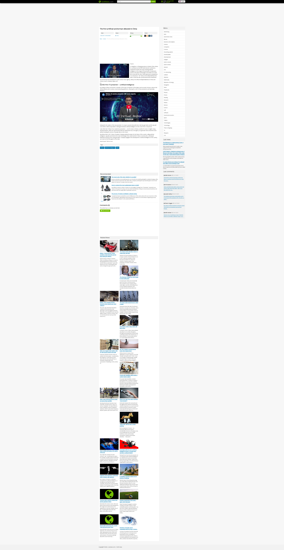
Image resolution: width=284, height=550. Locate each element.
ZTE (165, 135)
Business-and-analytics (169, 42)
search (153, 1)
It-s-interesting (167, 72)
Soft (165, 110)
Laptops (166, 74)
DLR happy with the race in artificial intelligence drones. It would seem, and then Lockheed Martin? (128, 451)
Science (166, 107)
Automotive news (168, 36)
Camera (166, 44)
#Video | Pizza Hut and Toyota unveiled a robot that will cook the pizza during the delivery (108, 255)
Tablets (165, 120)
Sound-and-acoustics (169, 115)
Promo (165, 95)
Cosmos (166, 49)
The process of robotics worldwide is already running (124, 193)
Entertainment (167, 57)
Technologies (167, 123)
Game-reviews (167, 64)
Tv (164, 130)
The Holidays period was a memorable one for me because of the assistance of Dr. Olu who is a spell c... (174, 198)
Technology (167, 125)
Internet (166, 67)
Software (166, 112)
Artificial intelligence (110, 147)
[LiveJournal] (149, 36)
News (165, 87)
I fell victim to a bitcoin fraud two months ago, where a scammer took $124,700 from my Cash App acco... (174, 179)
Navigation (166, 85)
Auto (165, 34)
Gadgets (166, 59)
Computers (166, 47)
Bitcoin (165, 39)
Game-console (167, 62)
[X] (145, 36)
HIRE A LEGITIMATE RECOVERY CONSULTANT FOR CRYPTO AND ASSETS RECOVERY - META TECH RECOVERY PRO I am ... (174, 188)
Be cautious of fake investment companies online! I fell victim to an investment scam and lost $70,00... (174, 207)
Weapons (166, 133)
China (117, 147)
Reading (166, 97)
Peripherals (166, 90)
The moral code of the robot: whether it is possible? (124, 177)
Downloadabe (167, 54)
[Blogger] (147, 36)
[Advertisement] (142, 14)
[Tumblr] (151, 36)
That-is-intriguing (168, 128)
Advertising (166, 31)
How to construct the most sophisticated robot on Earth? (125, 185)
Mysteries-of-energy (169, 82)
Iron (165, 69)
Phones (166, 92)
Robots (102, 147)
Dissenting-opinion (168, 52)
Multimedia (166, 80)
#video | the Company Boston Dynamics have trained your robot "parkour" (108, 304)
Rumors (166, 105)
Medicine (166, 77)
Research (166, 100)
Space (165, 117)
